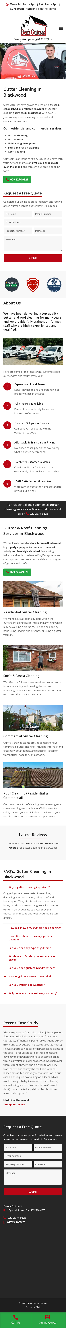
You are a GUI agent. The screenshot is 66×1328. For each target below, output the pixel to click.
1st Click (36, 1307)
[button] (61, 28)
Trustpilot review (14, 1104)
